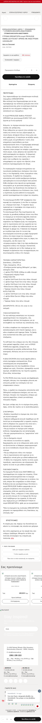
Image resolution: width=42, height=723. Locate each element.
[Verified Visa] (24, 705)
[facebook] (6, 681)
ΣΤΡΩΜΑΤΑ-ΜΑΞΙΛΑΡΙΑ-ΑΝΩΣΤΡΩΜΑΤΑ (18, 31)
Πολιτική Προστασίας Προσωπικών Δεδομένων (20, 635)
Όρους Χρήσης (29, 633)
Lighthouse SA (30, 711)
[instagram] (20, 681)
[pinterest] (16, 681)
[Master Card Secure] (26, 705)
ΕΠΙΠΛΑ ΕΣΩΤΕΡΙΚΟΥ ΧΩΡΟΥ (12, 29)
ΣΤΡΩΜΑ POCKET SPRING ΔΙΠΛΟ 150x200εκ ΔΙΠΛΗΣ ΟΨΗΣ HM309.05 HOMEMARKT (15, 580)
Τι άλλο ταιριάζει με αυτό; (21, 554)
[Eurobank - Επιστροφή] (12, 705)
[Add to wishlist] (27, 573)
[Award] (9, 705)
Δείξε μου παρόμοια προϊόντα (21, 549)
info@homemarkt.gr (14, 652)
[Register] (35, 629)
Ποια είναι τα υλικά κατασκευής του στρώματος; (21, 558)
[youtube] (25, 681)
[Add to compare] (24, 573)
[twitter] (11, 681)
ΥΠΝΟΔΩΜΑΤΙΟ (30, 29)
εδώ (12, 538)
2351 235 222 (15, 655)
